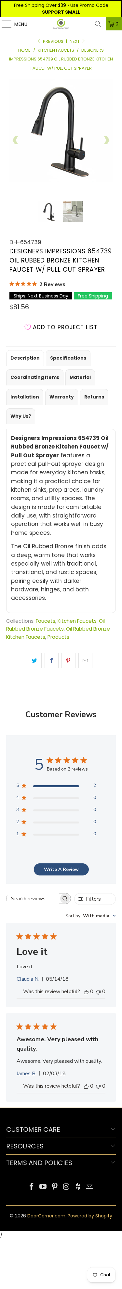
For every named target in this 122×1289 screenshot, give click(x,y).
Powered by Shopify (90, 1216)
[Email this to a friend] (85, 660)
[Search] (98, 23)
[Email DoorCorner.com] (90, 1187)
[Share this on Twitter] (35, 660)
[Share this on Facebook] (52, 660)
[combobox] (90, 916)
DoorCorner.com (46, 1216)
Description (25, 358)
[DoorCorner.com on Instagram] (67, 1187)
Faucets (45, 621)
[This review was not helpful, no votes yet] (98, 991)
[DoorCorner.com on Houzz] (78, 1187)
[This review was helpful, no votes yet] (86, 991)
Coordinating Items (34, 377)
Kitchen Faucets (77, 621)
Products (58, 637)
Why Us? (20, 416)
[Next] (106, 140)
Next (75, 41)
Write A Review (61, 869)
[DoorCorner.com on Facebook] (31, 1187)
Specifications (68, 358)
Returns (94, 397)
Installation (24, 397)
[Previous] (15, 140)
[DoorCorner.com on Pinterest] (55, 1187)
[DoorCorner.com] (61, 23)
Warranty (61, 397)
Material (80, 377)
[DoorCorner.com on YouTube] (43, 1187)
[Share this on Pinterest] (68, 660)
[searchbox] (33, 898)
